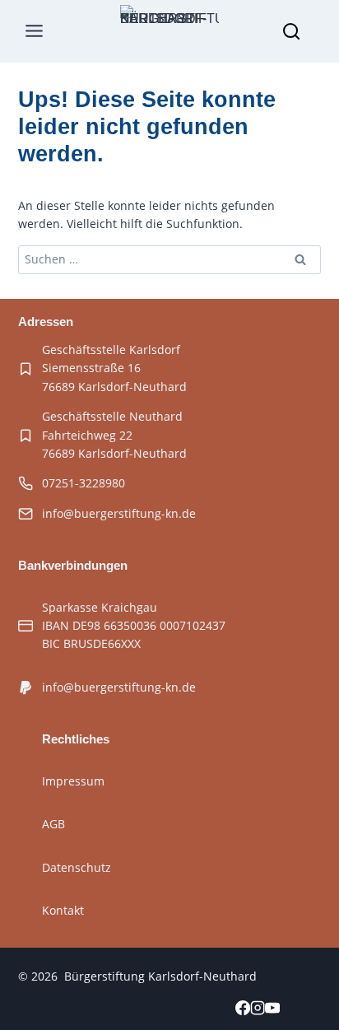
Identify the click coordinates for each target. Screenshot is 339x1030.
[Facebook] (242, 1009)
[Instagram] (257, 1009)
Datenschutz (76, 867)
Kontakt (63, 910)
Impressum (73, 781)
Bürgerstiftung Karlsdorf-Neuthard (160, 976)
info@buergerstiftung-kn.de (119, 513)
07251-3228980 (83, 483)
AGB (53, 824)
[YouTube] (272, 1009)
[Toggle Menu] (34, 31)
